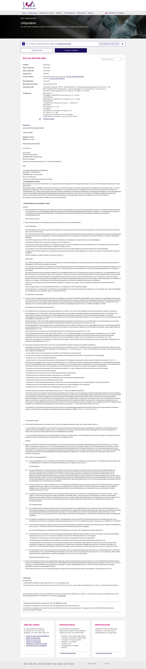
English (25, 663)
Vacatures (60, 663)
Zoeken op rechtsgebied (33, 642)
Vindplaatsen (27, 93)
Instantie (25, 65)
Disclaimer (71, 663)
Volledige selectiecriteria (68, 653)
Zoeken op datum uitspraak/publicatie (37, 636)
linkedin (119, 664)
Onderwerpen (32, 13)
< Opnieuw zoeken (36, 50)
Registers (59, 13)
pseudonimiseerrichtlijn (64, 44)
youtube (122, 664)
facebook (114, 664)
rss (98, 664)
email (101, 664)
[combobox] (112, 59)
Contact (90, 13)
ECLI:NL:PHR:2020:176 (57, 78)
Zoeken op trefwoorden (33, 638)
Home (24, 13)
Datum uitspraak (28, 67)
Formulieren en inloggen (115, 13)
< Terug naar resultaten (71, 50)
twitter (111, 664)
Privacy (35, 663)
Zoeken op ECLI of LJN (33, 640)
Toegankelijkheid (47, 663)
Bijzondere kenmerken (30, 84)
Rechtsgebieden (28, 81)
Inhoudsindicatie (28, 87)
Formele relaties (28, 76)
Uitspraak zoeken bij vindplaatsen (36, 645)
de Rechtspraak (69, 13)
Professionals (81, 13)
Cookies (40, 663)
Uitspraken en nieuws (46, 13)
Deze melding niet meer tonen (109, 44)
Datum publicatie (28, 70)
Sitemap (31, 663)
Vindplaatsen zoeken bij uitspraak (36, 643)
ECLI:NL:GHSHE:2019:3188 (75, 76)
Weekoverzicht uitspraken (104, 653)
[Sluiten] (122, 44)
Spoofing (55, 663)
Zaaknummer (27, 73)
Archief (66, 663)
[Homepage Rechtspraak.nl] (28, 5)
